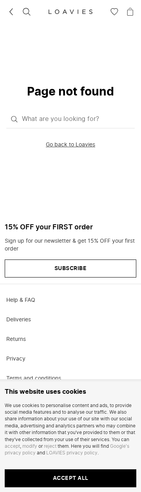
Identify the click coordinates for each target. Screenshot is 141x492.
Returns (16, 339)
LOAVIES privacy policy (72, 453)
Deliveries (18, 320)
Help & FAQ (20, 300)
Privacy (15, 359)
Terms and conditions (33, 378)
